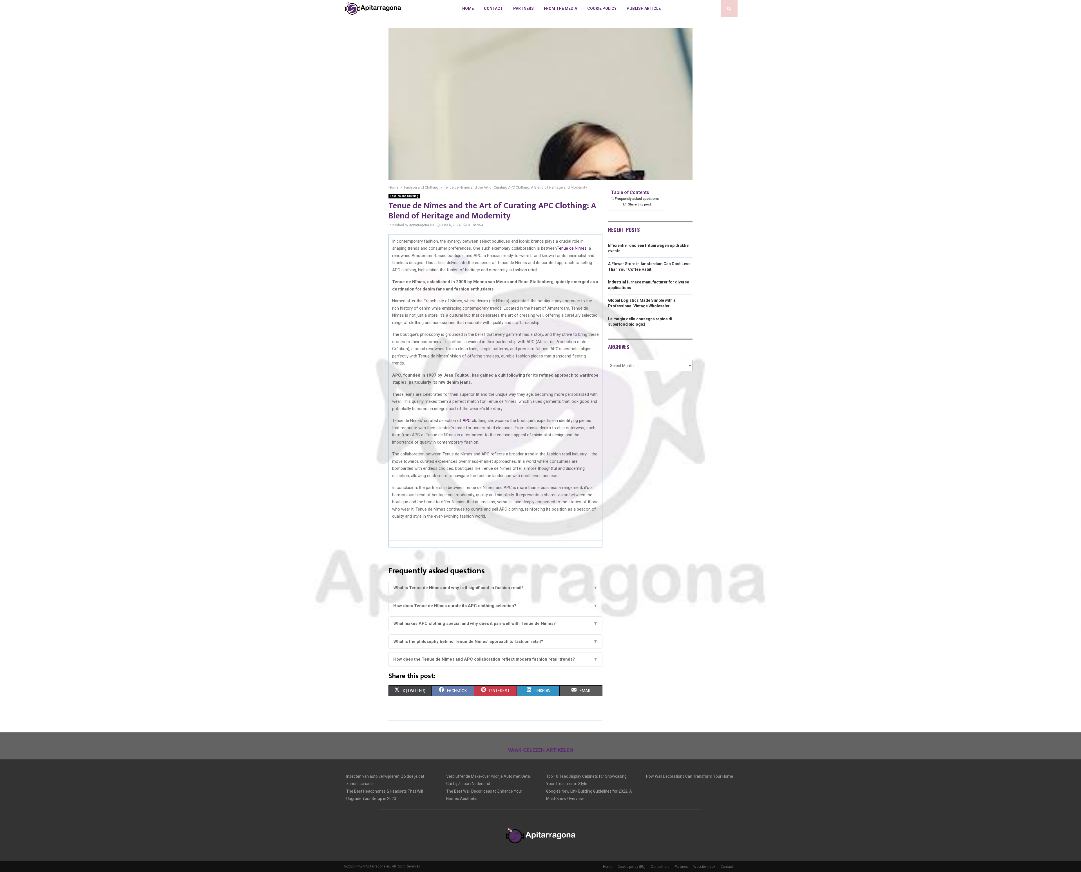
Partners (523, 8)
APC (467, 420)
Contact (493, 8)
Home (468, 8)
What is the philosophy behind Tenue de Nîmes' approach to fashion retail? (495, 641)
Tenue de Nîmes (572, 248)
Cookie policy (602, 8)
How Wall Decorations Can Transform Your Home (689, 776)
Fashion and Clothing (404, 196)
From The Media (560, 8)
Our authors (660, 867)
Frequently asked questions (637, 198)
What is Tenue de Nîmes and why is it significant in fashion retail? (495, 587)
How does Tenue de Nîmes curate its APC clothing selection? (495, 605)
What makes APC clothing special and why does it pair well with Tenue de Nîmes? (495, 623)
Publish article (644, 8)
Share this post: (640, 204)
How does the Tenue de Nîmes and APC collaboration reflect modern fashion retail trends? (495, 659)
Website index (704, 867)
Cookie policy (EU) (632, 867)
